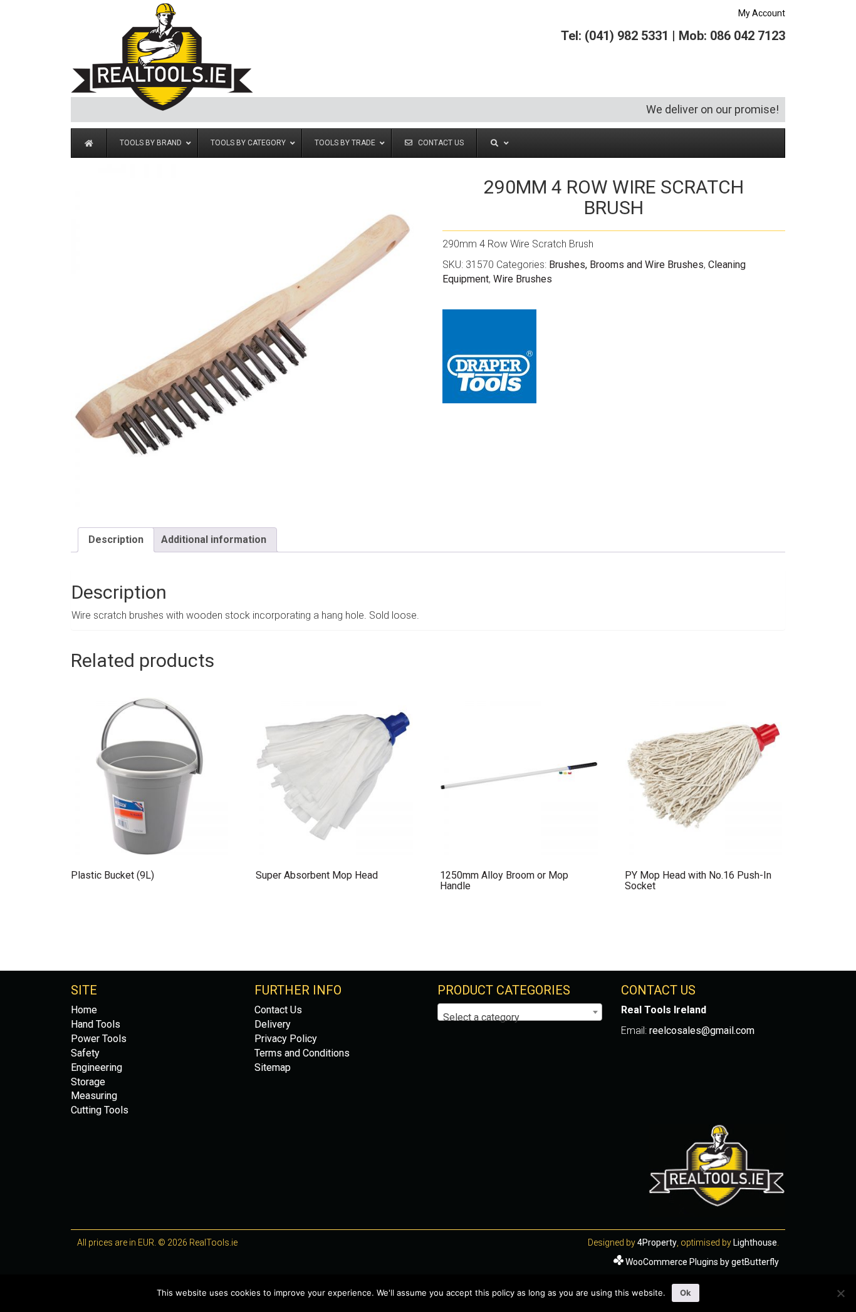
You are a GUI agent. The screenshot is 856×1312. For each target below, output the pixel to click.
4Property (657, 1242)
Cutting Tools (99, 1110)
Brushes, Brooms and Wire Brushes (626, 265)
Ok (685, 1293)
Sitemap (272, 1067)
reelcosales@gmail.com (701, 1030)
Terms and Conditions (302, 1053)
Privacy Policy (285, 1039)
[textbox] (520, 1017)
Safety (85, 1053)
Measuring (94, 1096)
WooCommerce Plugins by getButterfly (702, 1262)
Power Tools (99, 1039)
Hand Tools (95, 1024)
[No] (840, 1293)
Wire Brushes (522, 279)
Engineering (96, 1067)
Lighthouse (755, 1242)
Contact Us (278, 1010)
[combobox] (519, 1012)
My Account (761, 13)
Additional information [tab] (213, 539)
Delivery (272, 1024)
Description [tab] (116, 539)
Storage (88, 1082)
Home (84, 1010)
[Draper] (489, 356)
